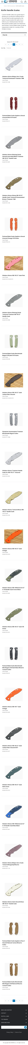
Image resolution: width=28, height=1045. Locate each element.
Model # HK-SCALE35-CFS (8, 398)
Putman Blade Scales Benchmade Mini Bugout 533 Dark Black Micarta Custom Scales (13, 667)
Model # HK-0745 (6, 515)
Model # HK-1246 (6, 203)
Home (5, 6)
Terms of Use (18, 1032)
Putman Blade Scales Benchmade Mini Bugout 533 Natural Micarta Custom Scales (12, 983)
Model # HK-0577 (6, 751)
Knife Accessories (11, 6)
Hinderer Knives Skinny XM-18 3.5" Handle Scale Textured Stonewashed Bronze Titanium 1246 (13, 197)
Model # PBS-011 (6, 121)
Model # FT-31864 (6, 437)
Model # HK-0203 (6, 712)
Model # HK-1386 (6, 82)
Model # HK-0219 (6, 790)
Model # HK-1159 (6, 868)
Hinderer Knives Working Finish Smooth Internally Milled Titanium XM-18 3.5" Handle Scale (12, 156)
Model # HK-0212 (6, 632)
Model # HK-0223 (6, 476)
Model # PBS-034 (6, 989)
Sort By (3, 48)
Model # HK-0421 (6, 829)
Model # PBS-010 (6, 242)
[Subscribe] (25, 1027)
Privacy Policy (9, 1032)
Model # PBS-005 (6, 359)
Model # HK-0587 (6, 162)
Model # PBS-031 (6, 673)
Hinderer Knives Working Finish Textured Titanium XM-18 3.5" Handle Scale (11, 314)
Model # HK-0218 (6, 554)
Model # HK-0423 (6, 593)
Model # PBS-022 (6, 948)
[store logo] (10, 1)
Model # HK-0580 (6, 320)
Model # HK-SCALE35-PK (7, 279)
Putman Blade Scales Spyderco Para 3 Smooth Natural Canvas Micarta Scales (13, 942)
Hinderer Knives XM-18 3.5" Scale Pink (13, 275)
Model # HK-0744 (6, 907)
